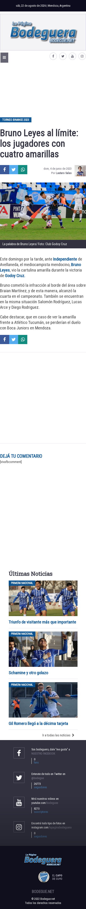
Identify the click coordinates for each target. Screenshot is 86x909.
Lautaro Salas (64, 173)
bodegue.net (43, 891)
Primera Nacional (22, 583)
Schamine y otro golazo (28, 672)
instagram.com (51, 827)
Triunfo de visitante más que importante (42, 622)
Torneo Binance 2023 (15, 119)
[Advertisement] (43, 90)
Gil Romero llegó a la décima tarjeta (38, 723)
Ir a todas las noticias (56, 735)
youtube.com (44, 803)
